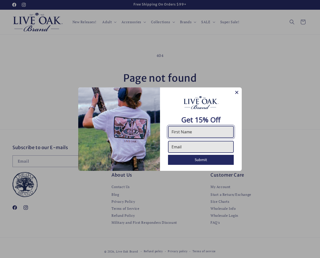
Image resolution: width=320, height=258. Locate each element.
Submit (201, 159)
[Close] (237, 92)
